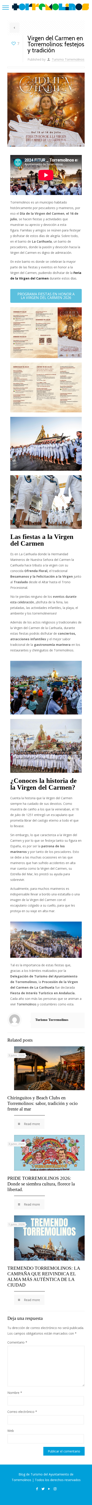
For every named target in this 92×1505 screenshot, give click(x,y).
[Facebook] (37, 1488)
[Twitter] (43, 1488)
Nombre (14, 1393)
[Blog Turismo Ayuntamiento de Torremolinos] (50, 6)
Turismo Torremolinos (68, 59)
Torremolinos (26, 1004)
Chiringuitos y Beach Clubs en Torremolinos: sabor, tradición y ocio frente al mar (42, 1103)
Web (10, 1431)
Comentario (17, 1342)
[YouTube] (49, 1488)
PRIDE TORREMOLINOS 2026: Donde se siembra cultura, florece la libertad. (41, 1184)
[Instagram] (55, 1488)
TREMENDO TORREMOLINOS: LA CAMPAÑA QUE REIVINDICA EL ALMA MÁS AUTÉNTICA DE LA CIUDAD (43, 1276)
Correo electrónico (22, 1412)
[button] (46, 296)
